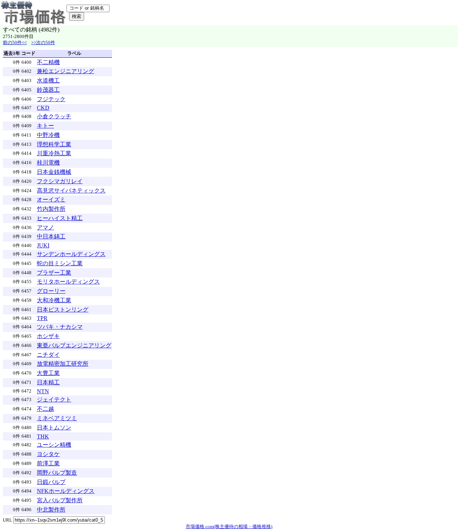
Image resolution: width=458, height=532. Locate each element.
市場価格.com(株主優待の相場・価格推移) (229, 526)
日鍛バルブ (51, 482)
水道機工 (48, 80)
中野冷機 (48, 135)
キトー (45, 126)
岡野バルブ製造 (57, 473)
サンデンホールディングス (71, 254)
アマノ (45, 227)
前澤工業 (48, 463)
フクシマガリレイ (60, 181)
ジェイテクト (54, 399)
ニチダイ (48, 355)
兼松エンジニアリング (65, 71)
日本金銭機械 (54, 172)
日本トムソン (54, 427)
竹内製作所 (51, 209)
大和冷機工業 (54, 300)
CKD (43, 108)
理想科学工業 (54, 144)
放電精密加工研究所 (62, 364)
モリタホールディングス (68, 282)
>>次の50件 (43, 42)
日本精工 (48, 382)
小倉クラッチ (54, 116)
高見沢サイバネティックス (71, 190)
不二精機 (48, 62)
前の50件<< (15, 42)
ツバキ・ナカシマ (60, 327)
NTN (43, 391)
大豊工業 (48, 373)
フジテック (51, 99)
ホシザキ (48, 336)
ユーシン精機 (54, 445)
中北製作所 (51, 510)
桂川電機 (48, 163)
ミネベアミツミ (57, 418)
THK (43, 436)
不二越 (45, 409)
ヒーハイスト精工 (60, 218)
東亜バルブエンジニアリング (74, 345)
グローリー (51, 291)
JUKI (43, 245)
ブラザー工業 (54, 273)
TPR (42, 318)
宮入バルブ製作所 (60, 500)
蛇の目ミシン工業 (60, 263)
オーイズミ (51, 199)
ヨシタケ (48, 454)
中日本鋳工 (51, 236)
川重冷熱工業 (54, 153)
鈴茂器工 (48, 90)
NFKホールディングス (65, 491)
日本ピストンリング (62, 310)
